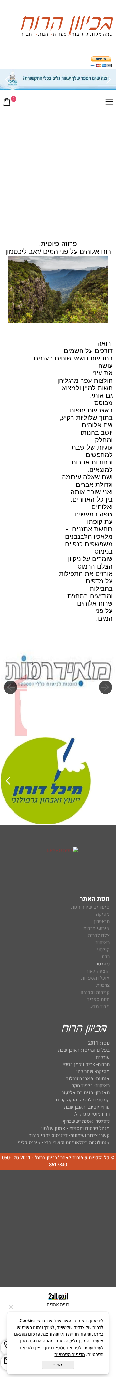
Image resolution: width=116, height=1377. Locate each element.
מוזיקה (103, 914)
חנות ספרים (98, 999)
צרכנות (103, 985)
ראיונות (102, 942)
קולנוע (103, 949)
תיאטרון (102, 921)
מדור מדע (100, 1006)
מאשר (58, 1364)
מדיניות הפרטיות (69, 1354)
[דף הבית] (66, 27)
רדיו (106, 956)
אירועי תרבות (96, 928)
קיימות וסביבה (95, 992)
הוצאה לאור (98, 971)
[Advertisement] (58, 172)
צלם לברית (99, 935)
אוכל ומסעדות (95, 978)
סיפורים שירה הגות (90, 907)
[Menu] (109, 103)
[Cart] (7, 103)
